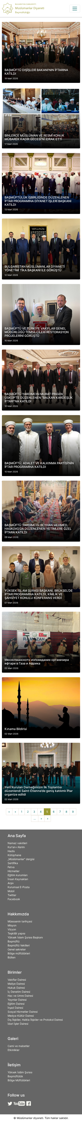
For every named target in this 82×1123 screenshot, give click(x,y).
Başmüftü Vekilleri (19, 945)
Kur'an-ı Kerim (16, 847)
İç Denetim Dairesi (19, 991)
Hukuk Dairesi (16, 987)
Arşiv (11, 883)
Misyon (12, 925)
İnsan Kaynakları (18, 879)
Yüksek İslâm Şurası (20, 1072)
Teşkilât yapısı (16, 933)
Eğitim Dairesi (16, 1003)
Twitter (12, 895)
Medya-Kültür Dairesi (21, 1015)
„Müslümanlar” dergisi (21, 859)
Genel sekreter (17, 949)
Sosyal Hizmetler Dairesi (23, 1011)
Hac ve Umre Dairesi (20, 995)
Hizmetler (13, 871)
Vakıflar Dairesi (17, 979)
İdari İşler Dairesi (18, 1023)
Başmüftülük (15, 1076)
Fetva (11, 867)
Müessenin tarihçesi (20, 921)
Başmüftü (13, 941)
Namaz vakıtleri (17, 843)
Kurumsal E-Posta (19, 887)
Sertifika (13, 863)
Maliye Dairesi (16, 983)
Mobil (11, 891)
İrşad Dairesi (15, 1007)
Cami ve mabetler (19, 1046)
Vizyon (12, 929)
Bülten (11, 957)
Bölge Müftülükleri (19, 1080)
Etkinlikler (13, 1050)
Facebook (14, 899)
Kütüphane (14, 855)
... (35, 818)
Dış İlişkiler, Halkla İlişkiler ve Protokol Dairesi (35, 1019)
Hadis (11, 851)
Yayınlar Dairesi (17, 999)
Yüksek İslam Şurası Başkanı (25, 937)
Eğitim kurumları (17, 875)
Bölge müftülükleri (19, 953)
